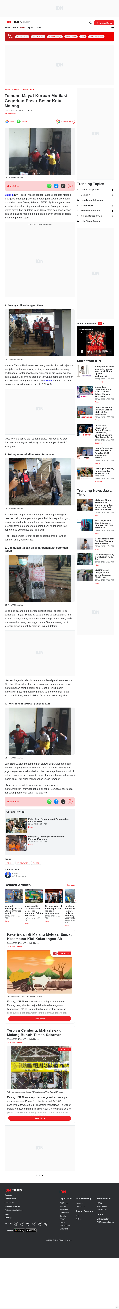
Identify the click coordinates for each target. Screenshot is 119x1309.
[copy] (70, 187)
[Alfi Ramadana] (8, 903)
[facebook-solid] (56, 187)
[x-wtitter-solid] (63, 187)
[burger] (112, 28)
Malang (10, 196)
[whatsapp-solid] (49, 187)
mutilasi (18, 391)
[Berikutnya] (75, 1085)
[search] (90, 23)
